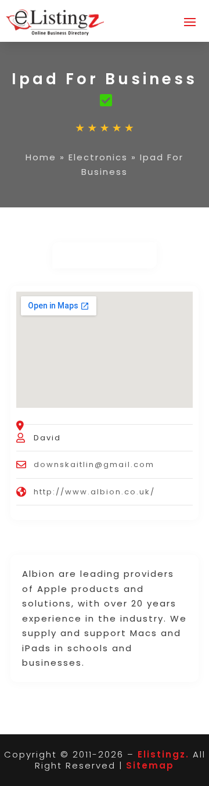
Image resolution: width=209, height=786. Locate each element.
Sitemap (150, 765)
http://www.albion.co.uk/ (94, 491)
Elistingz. (163, 754)
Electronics (98, 157)
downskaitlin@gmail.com (94, 464)
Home (41, 157)
